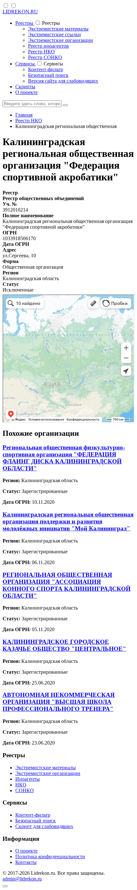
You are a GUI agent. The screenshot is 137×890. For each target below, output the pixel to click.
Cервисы (25, 63)
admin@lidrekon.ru (22, 878)
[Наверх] (5, 886)
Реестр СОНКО (45, 57)
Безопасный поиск (48, 75)
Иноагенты (27, 779)
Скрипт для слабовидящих (44, 826)
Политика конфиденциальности (50, 856)
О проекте (26, 92)
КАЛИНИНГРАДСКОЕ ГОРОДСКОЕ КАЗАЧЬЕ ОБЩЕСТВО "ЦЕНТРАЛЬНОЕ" (64, 645)
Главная (23, 115)
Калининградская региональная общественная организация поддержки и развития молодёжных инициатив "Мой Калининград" (68, 521)
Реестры (24, 23)
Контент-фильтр (45, 69)
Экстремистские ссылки (54, 34)
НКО (20, 784)
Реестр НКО (41, 51)
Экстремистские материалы (58, 28)
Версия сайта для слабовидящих (63, 81)
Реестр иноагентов (48, 46)
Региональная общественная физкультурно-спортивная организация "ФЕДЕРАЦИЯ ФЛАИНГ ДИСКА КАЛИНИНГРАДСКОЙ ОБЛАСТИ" (64, 458)
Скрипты (25, 86)
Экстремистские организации (60, 40)
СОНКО (24, 790)
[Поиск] (65, 105)
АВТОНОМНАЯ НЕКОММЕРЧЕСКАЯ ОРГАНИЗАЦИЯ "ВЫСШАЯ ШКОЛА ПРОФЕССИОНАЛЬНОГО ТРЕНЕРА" (59, 701)
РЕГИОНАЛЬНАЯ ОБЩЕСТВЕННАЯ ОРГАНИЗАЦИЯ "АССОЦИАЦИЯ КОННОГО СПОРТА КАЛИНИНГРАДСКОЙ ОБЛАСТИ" (67, 585)
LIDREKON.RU (20, 11)
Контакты (26, 862)
